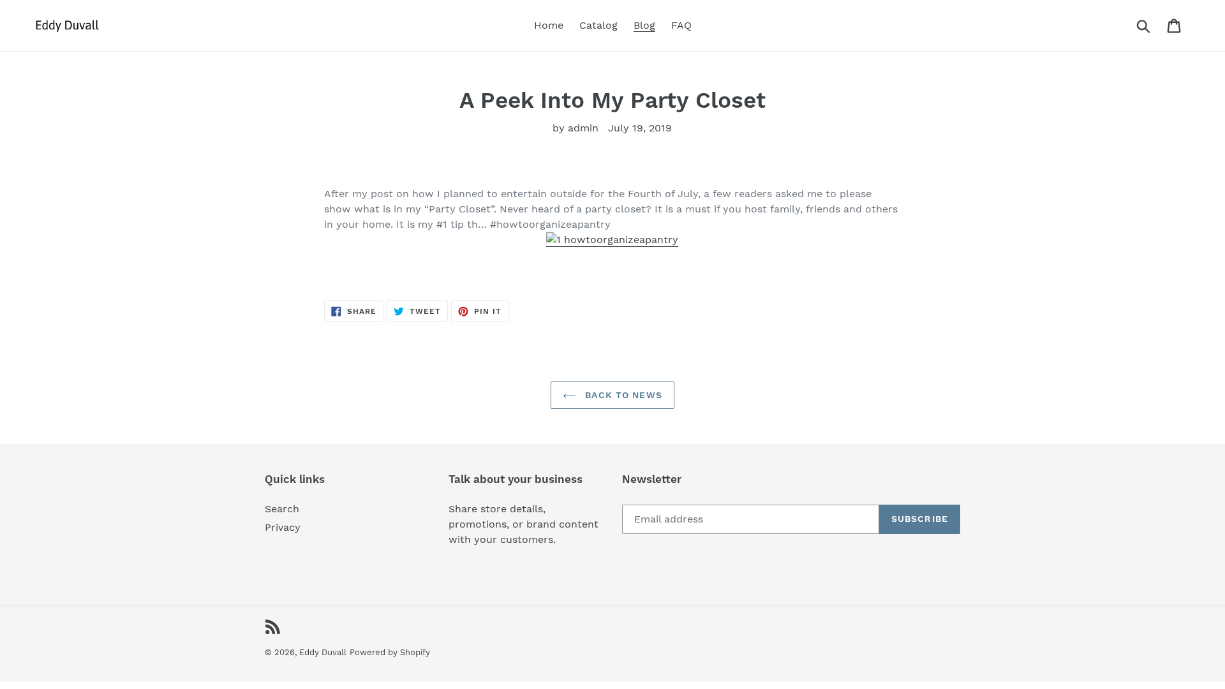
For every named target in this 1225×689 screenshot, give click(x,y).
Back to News (622, 395)
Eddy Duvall (322, 652)
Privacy (283, 527)
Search (282, 509)
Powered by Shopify (390, 652)
